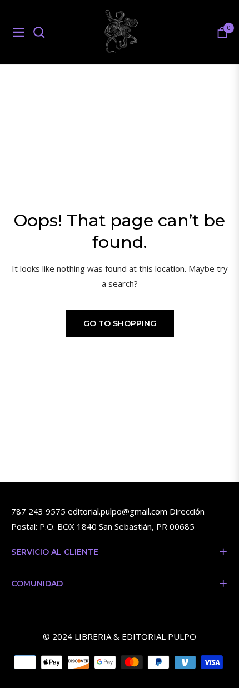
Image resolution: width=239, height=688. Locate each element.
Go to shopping (119, 323)
